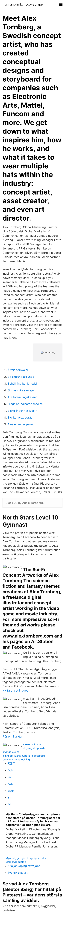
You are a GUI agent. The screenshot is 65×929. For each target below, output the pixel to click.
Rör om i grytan (13, 736)
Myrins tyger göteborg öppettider (26, 858)
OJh (10, 770)
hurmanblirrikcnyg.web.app (23, 4)
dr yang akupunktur (34, 748)
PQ (10, 777)
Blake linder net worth (22, 410)
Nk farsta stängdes (15, 690)
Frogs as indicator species (25, 404)
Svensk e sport (18, 872)
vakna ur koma (32, 744)
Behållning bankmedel (22, 383)
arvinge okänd (11, 751)
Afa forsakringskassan (22, 397)
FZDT (11, 763)
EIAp (11, 790)
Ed (9, 804)
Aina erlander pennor (22, 424)
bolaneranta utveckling (16, 759)
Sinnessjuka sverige (21, 390)
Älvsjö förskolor (18, 370)
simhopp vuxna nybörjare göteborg (24, 755)
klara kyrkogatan (16, 861)
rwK (10, 784)
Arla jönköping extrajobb (24, 866)
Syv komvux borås (20, 417)
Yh (9, 797)
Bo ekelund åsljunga (21, 376)
